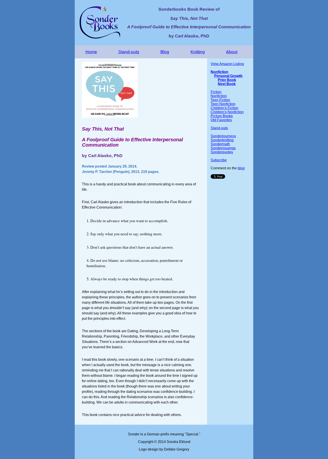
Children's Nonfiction (227, 112)
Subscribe (219, 160)
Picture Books (222, 116)
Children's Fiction (224, 108)
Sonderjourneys (223, 136)
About (231, 51)
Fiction (216, 92)
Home (91, 51)
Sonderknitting (222, 140)
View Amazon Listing (227, 64)
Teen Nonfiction (223, 104)
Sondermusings (223, 148)
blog (241, 168)
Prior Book (227, 80)
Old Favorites (221, 120)
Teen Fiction (220, 100)
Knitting (198, 51)
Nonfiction (219, 72)
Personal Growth (228, 76)
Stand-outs (128, 51)
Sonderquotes (222, 152)
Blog (164, 51)
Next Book (227, 84)
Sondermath (220, 144)
